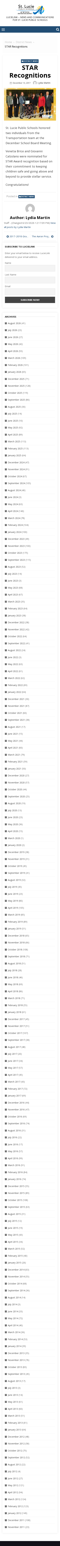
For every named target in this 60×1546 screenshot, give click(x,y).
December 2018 (16, 935)
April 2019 (13, 907)
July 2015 (12, 1220)
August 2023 (14, 566)
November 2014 (16, 1276)
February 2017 (15, 1088)
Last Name (10, 274)
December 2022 (16, 622)
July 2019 (12, 886)
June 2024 (13, 497)
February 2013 (15, 1422)
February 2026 (15, 365)
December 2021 (16, 699)
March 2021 (14, 754)
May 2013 (13, 1401)
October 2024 (15, 476)
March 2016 (14, 1165)
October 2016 (15, 1116)
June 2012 (13, 1478)
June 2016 (13, 1144)
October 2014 (15, 1283)
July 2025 (12, 413)
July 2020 (12, 810)
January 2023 (14, 615)
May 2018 (13, 984)
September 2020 (16, 796)
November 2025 (16, 385)
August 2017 (14, 1046)
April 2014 (13, 1325)
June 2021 (13, 733)
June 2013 (13, 1394)
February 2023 (15, 608)
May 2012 (13, 1485)
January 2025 (14, 455)
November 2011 (16, 1527)
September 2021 (16, 719)
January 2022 (14, 691)
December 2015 (16, 1186)
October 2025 (15, 392)
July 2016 (12, 1137)
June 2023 (13, 580)
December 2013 (16, 1353)
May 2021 (13, 740)
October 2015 (15, 1200)
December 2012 (16, 1436)
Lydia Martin (44, 82)
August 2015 (14, 1213)
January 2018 (14, 1012)
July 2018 (12, 970)
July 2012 (12, 1471)
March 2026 (14, 357)
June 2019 (13, 893)
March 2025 (14, 441)
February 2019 (15, 921)
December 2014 (16, 1269)
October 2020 (15, 789)
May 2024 (13, 504)
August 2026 (14, 323)
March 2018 (14, 998)
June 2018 (13, 977)
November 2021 (16, 705)
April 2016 (13, 1158)
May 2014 (13, 1318)
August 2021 (14, 726)
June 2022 (13, 657)
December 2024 (16, 462)
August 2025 (14, 406)
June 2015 (13, 1227)
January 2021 (14, 768)
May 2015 (13, 1234)
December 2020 (16, 775)
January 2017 (14, 1095)
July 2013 (12, 1387)
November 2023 (16, 545)
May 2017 (13, 1067)
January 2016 (14, 1179)
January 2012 (14, 1513)
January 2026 (14, 371)
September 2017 (16, 1039)
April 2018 (13, 991)
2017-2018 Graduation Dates (18, 236)
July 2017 (12, 1053)
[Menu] (3, 29)
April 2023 (13, 594)
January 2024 (14, 532)
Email (7, 286)
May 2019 (13, 900)
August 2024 (14, 490)
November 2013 (16, 1360)
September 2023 (16, 559)
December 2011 (16, 1520)
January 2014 (14, 1346)
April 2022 (13, 671)
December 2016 (16, 1102)
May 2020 (13, 824)
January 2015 (14, 1262)
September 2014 (16, 1290)
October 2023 (15, 552)
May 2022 (13, 664)
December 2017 (16, 1019)
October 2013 (15, 1367)
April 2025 (13, 434)
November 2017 (16, 1026)
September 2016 (16, 1123)
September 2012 (16, 1457)
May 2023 (13, 587)
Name (8, 262)
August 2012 (14, 1464)
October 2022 (15, 636)
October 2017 (15, 1033)
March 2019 (14, 914)
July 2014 (12, 1304)
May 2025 (13, 427)
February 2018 (15, 1005)
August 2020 (14, 803)
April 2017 (13, 1074)
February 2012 (15, 1506)
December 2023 (16, 538)
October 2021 (15, 712)
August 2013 (14, 1381)
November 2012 (16, 1443)
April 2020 (13, 831)
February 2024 (15, 524)
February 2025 (15, 448)
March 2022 (14, 678)
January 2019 (14, 928)
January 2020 (14, 845)
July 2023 (12, 573)
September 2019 (16, 872)
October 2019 (15, 866)
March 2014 (14, 1332)
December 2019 (16, 852)
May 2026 (13, 344)
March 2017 (14, 1081)
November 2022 (16, 629)
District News (31, 61)
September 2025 (16, 399)
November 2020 (16, 782)
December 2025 (16, 378)
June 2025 (13, 420)
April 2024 (13, 511)
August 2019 (14, 879)
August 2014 (14, 1297)
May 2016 (13, 1151)
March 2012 (14, 1499)
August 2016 (14, 1130)
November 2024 (16, 469)
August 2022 (14, 650)
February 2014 (15, 1339)
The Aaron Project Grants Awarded (43, 236)
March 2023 (14, 601)
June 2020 (13, 817)
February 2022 (15, 685)
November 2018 (16, 942)
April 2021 (13, 747)
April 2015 (13, 1241)
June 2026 (13, 337)
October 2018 (15, 949)
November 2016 (16, 1109)
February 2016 (15, 1172)
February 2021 (15, 761)
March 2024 (14, 518)
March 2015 (14, 1248)
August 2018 (14, 963)
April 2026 (13, 351)
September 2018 (16, 956)
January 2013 (14, 1429)
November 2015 (16, 1193)
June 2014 (13, 1311)
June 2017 (13, 1060)
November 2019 (16, 859)
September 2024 (16, 483)
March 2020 (14, 838)
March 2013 (14, 1415)
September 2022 (16, 643)
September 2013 (16, 1373)
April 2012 (13, 1492)
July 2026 (12, 330)
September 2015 (16, 1206)
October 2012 (15, 1450)
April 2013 (13, 1408)
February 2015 (15, 1255)
